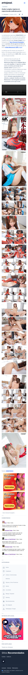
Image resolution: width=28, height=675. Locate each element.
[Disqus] (14, 538)
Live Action (5, 6)
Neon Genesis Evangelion (17, 42)
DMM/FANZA (9, 471)
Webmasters (15, 667)
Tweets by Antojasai (7, 647)
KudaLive (9, 656)
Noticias (9, 667)
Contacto (4, 667)
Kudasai (3, 656)
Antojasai (6, 14)
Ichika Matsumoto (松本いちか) (13, 47)
